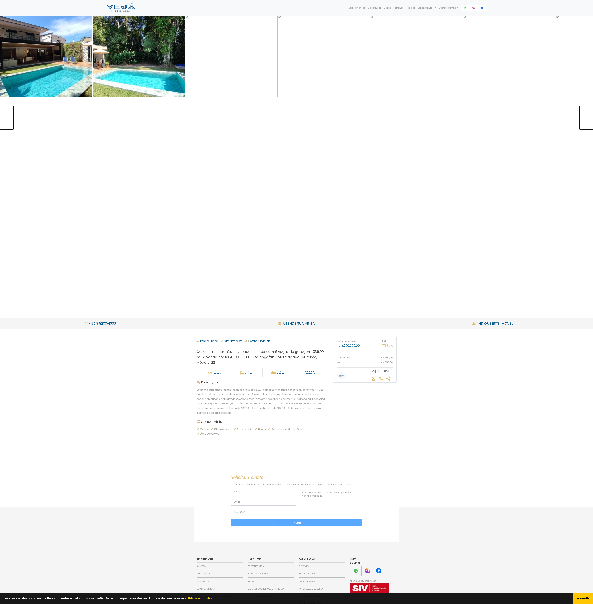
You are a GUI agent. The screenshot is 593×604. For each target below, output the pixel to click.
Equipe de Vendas (206, 588)
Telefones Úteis (256, 566)
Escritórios (203, 581)
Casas (387, 7)
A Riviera (201, 566)
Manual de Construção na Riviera (266, 588)
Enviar (296, 523)
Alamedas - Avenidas (259, 573)
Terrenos (398, 7)
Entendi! (583, 598)
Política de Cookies (198, 598)
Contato (304, 566)
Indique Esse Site (307, 573)
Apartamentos (356, 7)
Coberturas (374, 7)
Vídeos (251, 581)
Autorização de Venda (311, 588)
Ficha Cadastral (307, 581)
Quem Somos (203, 573)
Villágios (410, 7)
